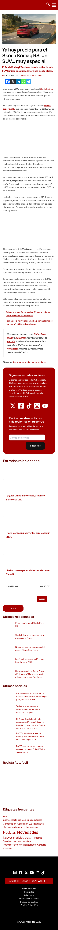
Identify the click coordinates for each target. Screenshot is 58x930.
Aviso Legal (29, 895)
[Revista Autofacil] (25, 783)
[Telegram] (28, 81)
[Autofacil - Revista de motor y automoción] (13, 5)
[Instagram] (15, 873)
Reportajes (7, 841)
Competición (9, 823)
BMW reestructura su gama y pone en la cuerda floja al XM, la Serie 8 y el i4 (30, 749)
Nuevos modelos (13, 837)
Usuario (41, 844)
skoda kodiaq (25, 362)
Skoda (15, 362)
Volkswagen (7, 848)
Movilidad (34, 827)
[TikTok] (43, 873)
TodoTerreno (10, 844)
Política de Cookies (29, 902)
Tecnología (26, 841)
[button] (48, 4)
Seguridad (17, 841)
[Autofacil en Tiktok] (29, 408)
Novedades (27, 832)
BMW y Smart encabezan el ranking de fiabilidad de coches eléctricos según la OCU (30, 736)
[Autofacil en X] (13, 408)
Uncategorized (27, 844)
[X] (13, 81)
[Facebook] (7, 81)
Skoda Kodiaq (46, 89)
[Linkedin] (18, 81)
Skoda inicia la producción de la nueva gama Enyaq (29, 636)
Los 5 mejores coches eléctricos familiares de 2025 (29, 660)
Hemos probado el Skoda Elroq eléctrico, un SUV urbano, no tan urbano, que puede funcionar (30, 674)
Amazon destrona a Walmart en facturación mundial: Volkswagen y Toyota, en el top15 (31, 696)
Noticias (9, 832)
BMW (5, 816)
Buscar (42, 599)
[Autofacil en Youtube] (45, 407)
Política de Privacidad (29, 898)
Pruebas (37, 837)
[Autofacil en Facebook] (21, 408)
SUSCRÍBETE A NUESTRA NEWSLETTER (29, 881)
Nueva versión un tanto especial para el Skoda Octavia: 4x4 (30, 648)
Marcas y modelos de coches (16, 827)
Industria (38, 823)
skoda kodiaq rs (39, 362)
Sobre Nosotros (29, 888)
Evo (30, 824)
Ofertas (28, 838)
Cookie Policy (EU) (29, 905)
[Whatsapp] (23, 81)
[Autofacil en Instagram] (37, 408)
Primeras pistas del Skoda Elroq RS (29, 624)
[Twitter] (26, 873)
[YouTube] (32, 873)
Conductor (22, 823)
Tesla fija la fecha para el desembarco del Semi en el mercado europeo (28, 709)
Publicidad (29, 892)
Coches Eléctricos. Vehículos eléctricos (22, 819)
